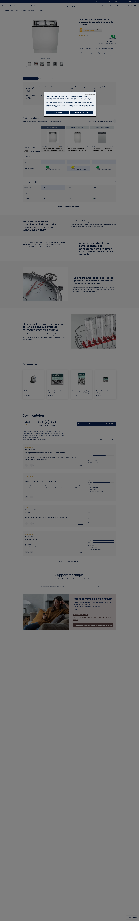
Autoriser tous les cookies (81, 112)
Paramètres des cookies (58, 112)
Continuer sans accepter (90, 94)
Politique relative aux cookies (77, 106)
